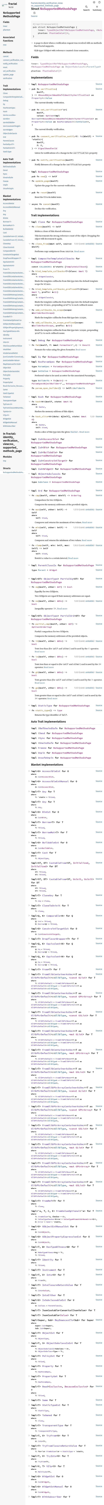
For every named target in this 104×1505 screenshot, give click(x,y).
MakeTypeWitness (45, 1252)
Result (86, 345)
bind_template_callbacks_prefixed (56, 289)
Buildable (50, 452)
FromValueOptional (68, 1211)
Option (49, 115)
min (37, 527)
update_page (42, 181)
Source (34, 16)
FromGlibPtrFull (68, 986)
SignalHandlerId (47, 148)
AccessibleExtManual (55, 781)
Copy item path (34, 13)
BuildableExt (50, 842)
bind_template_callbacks (50, 271)
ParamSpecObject (62, 366)
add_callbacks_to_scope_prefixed (55, 322)
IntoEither (49, 1295)
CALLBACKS (45, 266)
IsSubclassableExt (54, 1300)
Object (45, 1232)
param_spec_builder (47, 388)
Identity (47, 1259)
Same (45, 1400)
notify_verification (53, 160)
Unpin (41, 752)
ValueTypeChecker (46, 1219)
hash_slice (42, 416)
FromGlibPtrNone (63, 983)
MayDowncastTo (64, 1320)
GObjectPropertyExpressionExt (61, 1236)
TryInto (51, 1456)
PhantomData (56, 33)
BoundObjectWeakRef (50, 95)
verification (48, 89)
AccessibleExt (51, 771)
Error (40, 1222)
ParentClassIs (47, 565)
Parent (42, 570)
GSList (83, 1015)
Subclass (43, 482)
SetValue (81, 121)
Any (44, 791)
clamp (39, 545)
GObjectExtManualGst (55, 1226)
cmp (37, 495)
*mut (72, 1034)
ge (37, 688)
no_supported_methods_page (45, 5)
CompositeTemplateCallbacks (56, 258)
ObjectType (51, 578)
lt (37, 641)
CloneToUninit (51, 905)
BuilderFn (43, 380)
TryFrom (51, 1435)
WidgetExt (48, 1476)
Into (49, 1274)
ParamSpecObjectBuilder (46, 383)
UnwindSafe (46, 743)
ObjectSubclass (74, 66)
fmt (37, 345)
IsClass (41, 1306)
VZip (49, 1466)
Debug (41, 340)
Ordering (76, 495)
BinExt (46, 812)
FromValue (42, 1216)
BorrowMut (48, 832)
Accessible (51, 439)
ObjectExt (48, 1332)
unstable (89, 244)
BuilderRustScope (43, 313)
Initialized (80, 862)
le (37, 656)
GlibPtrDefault (41, 977)
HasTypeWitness (56, 1246)
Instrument (49, 1269)
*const (74, 977)
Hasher (42, 407)
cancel (47, 204)
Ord (40, 490)
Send (42, 733)
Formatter (65, 345)
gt (37, 672)
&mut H (67, 401)
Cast (45, 852)
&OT (59, 587)
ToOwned (47, 1415)
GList (82, 977)
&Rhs (59, 601)
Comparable (53, 915)
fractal (12, 4)
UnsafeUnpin (45, 757)
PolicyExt (48, 1355)
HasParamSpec (64, 121)
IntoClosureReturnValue (57, 1285)
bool (69, 587)
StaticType (45, 705)
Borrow (35, 118)
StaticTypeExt (51, 1405)
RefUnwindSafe (48, 728)
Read (45, 1386)
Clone (41, 221)
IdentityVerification (76, 95)
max (37, 509)
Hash (41, 396)
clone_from (42, 243)
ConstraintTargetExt (55, 928)
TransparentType (52, 1425)
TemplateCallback (76, 266)
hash (38, 401)
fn (54, 380)
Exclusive (55, 1386)
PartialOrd (67, 615)
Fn (81, 136)
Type (59, 710)
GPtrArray (85, 996)
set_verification (51, 109)
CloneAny (47, 895)
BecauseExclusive (76, 1386)
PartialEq (66, 578)
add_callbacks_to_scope (49, 310)
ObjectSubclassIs (49, 473)
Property (37, 98)
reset (44, 192)
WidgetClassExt (46, 276)
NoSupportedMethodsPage (80, 30)
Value (49, 98)
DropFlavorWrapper (54, 938)
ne (37, 601)
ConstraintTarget (55, 460)
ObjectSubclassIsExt (59, 1343)
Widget (48, 468)
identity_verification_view (50, 3)
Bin (46, 447)
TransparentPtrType (47, 1431)
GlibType (60, 977)
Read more (79, 251)
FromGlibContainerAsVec (57, 974)
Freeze (42, 747)
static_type (42, 710)
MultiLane (42, 1472)
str (55, 292)
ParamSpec (43, 366)
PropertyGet (50, 1376)
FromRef (47, 1200)
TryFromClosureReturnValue (59, 1445)
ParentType (93, 66)
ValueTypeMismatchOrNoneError (78, 1219)
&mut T (82, 271)
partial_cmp (42, 624)
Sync (42, 738)
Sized (44, 427)
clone (39, 226)
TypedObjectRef (56, 30)
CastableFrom (57, 862)
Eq (39, 356)
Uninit (77, 879)
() (66, 33)
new (42, 176)
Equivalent (53, 943)
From (45, 969)
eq (37, 587)
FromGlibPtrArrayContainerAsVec (63, 1087)
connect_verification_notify (58, 136)
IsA (40, 439)
